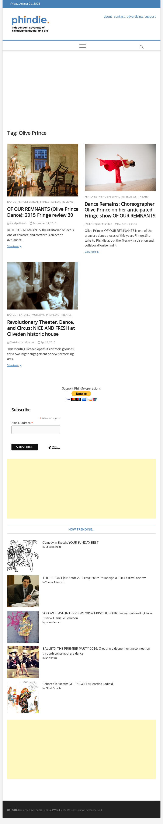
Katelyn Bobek (18, 223)
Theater (143, 196)
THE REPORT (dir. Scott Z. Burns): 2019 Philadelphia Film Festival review (94, 578)
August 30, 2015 (127, 223)
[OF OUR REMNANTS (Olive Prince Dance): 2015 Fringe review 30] (42, 170)
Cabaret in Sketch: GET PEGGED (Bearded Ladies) (77, 684)
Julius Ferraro (53, 622)
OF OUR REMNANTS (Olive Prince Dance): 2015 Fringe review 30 (42, 212)
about (108, 16)
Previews (52, 314)
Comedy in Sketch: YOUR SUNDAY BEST (70, 542)
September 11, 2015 (44, 223)
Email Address (22, 423)
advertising (135, 16)
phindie (12, 809)
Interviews (128, 196)
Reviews (67, 201)
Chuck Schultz (53, 546)
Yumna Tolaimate (55, 582)
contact (119, 16)
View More (14, 247)
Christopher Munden (99, 223)
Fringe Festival (28, 201)
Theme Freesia (43, 809)
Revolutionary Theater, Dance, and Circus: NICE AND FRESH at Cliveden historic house (41, 328)
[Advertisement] (82, 89)
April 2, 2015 (47, 342)
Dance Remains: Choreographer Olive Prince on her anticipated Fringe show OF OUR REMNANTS (120, 210)
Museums (38, 314)
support (150, 16)
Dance (11, 201)
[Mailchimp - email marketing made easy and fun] (54, 451)
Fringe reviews (50, 201)
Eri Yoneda (51, 657)
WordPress (59, 809)
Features (91, 196)
